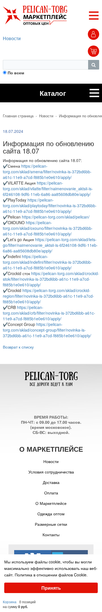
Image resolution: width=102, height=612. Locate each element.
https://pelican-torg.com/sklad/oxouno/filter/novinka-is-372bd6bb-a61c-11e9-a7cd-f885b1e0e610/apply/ (48, 228)
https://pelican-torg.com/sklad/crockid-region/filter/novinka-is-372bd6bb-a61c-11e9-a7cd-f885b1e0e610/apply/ (48, 295)
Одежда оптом (51, 513)
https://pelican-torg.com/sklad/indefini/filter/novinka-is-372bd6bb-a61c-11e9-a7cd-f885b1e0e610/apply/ (47, 262)
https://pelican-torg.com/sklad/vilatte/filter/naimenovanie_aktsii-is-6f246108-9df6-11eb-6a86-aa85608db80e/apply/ (48, 188)
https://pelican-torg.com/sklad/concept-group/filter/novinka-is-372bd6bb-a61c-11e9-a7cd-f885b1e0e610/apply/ (47, 329)
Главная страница (18, 116)
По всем (16, 72)
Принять (51, 588)
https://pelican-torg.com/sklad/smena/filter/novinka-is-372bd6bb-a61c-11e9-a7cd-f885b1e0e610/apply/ (47, 171)
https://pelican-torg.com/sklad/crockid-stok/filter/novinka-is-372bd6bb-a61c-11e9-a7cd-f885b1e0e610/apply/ (51, 279)
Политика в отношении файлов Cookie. (51, 575)
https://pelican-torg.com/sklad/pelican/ (56, 217)
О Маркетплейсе (51, 503)
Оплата (51, 493)
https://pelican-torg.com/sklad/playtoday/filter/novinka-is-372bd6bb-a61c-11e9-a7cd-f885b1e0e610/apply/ (50, 205)
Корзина (9, 601)
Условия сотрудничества (51, 472)
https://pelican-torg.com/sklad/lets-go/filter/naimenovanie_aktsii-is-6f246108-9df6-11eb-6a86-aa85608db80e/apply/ (50, 245)
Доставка (51, 482)
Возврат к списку (18, 347)
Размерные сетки (51, 524)
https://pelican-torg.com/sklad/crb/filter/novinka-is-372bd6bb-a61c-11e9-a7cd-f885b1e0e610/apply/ (49, 312)
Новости (12, 38)
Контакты (51, 534)
